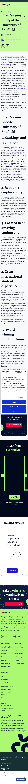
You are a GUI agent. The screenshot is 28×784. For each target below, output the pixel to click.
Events (17, 660)
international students (13, 323)
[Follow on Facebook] (8, 636)
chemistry (12, 179)
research (3, 58)
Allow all (14, 402)
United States (5, 667)
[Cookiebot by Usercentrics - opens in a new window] (16, 372)
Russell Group (5, 64)
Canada (3, 654)
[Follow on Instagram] (19, 636)
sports (11, 363)
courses (15, 174)
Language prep (19, 654)
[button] (25, 475)
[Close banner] (25, 371)
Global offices (5, 683)
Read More (12, 570)
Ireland (3, 660)
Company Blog (19, 663)
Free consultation (13, 425)
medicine (11, 176)
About (3, 676)
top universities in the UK (15, 150)
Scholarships (19, 657)
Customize (13, 406)
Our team (4, 679)
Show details (19, 397)
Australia (4, 650)
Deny (14, 411)
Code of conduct (6, 689)
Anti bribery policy (7, 686)
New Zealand (5, 663)
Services (17, 650)
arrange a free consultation (9, 109)
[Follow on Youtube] (14, 636)
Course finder (19, 647)
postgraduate (8, 75)
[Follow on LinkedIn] (3, 636)
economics (4, 177)
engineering (4, 176)
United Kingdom (6, 647)
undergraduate (21, 73)
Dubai (3, 657)
